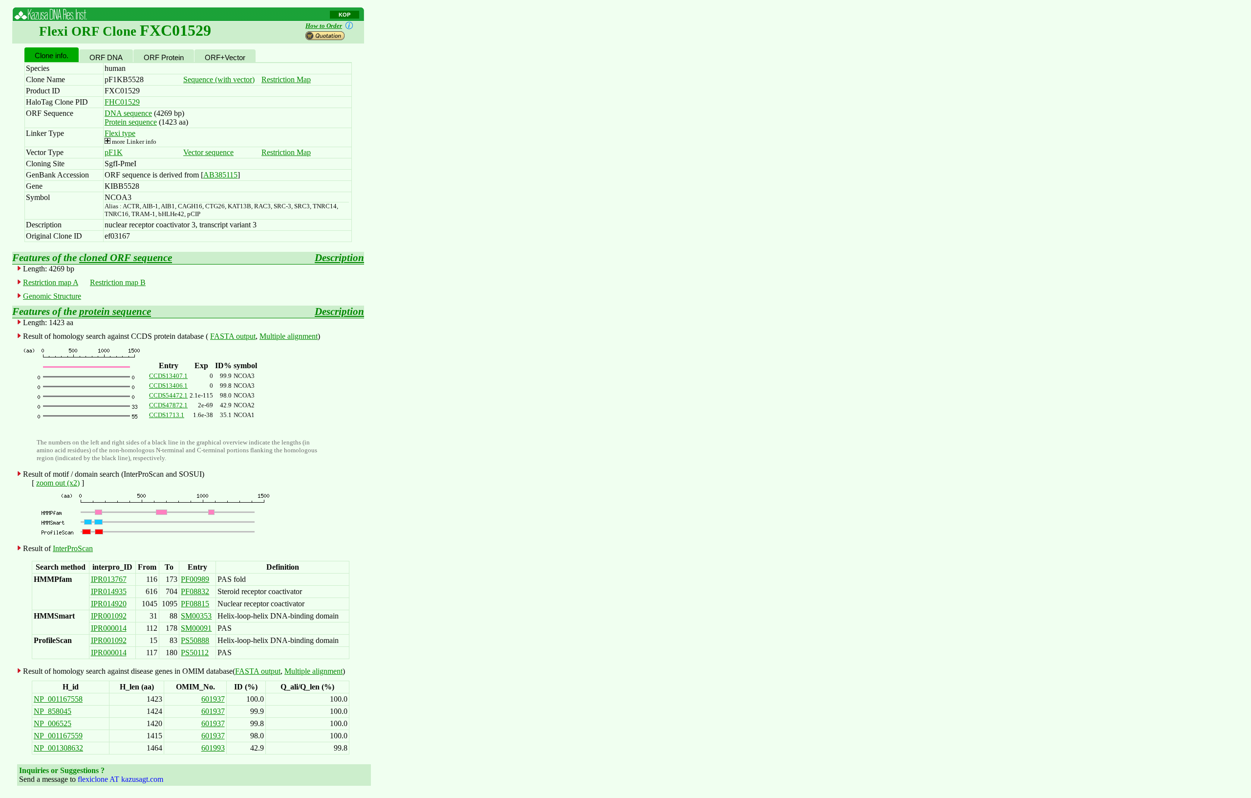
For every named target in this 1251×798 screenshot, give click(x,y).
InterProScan (73, 548)
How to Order (323, 25)
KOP (344, 15)
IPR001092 (109, 616)
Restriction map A (50, 282)
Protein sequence (131, 122)
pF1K (114, 152)
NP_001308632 (58, 748)
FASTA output (233, 336)
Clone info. (51, 55)
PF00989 (195, 579)
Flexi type (120, 133)
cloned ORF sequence (125, 258)
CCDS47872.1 (168, 405)
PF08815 (195, 603)
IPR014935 (109, 591)
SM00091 (196, 628)
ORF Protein (164, 57)
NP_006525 (52, 723)
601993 (213, 748)
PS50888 (195, 640)
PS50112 (195, 652)
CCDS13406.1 (168, 385)
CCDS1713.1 (166, 415)
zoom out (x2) (58, 483)
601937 (213, 699)
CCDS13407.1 (168, 375)
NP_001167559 (58, 736)
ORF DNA (106, 57)
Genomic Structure (52, 296)
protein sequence (115, 311)
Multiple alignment (288, 336)
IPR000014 (109, 628)
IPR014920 (109, 603)
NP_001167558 (58, 699)
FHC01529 (122, 102)
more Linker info (133, 141)
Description (339, 258)
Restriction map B (118, 282)
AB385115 (220, 175)
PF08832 (195, 591)
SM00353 (196, 616)
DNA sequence (128, 113)
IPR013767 (109, 579)
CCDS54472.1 (168, 395)
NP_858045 (52, 711)
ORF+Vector (225, 57)
